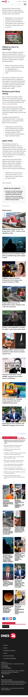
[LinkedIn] (14, 618)
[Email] (10, 618)
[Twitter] (7, 618)
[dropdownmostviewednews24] (14, 482)
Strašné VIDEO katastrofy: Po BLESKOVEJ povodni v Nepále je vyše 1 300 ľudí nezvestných (14, 468)
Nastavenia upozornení (10, 658)
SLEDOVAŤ (6, 626)
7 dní (18, 437)
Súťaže (5, 653)
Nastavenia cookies (9, 656)
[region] (8, 2)
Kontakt (6, 645)
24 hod (22, 437)
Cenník (5, 648)
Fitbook (4, 104)
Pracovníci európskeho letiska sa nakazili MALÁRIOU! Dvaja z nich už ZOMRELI (13, 446)
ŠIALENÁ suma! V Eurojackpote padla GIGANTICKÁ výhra (12, 449)
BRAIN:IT (9, 689)
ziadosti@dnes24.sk (5, 673)
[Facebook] (3, 618)
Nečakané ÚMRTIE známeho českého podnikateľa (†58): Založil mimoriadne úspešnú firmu (14, 477)
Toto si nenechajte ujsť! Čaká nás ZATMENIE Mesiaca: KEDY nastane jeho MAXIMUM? (13, 465)
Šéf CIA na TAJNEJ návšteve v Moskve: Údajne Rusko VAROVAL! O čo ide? (14, 457)
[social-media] (2, 676)
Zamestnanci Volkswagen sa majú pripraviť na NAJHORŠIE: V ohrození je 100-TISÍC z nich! (14, 461)
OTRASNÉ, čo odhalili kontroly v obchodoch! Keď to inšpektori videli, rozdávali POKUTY (14, 453)
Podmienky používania (9, 650)
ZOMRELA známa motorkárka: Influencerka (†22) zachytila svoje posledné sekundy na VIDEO (14, 441)
